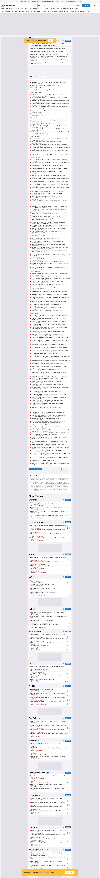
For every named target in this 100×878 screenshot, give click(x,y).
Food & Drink (40, 681)
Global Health (43, 704)
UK (14, 8)
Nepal (38, 669)
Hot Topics (9, 8)
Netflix (82, 11)
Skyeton (33, 700)
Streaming (37, 11)
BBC (45, 627)
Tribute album (43, 645)
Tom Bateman (34, 868)
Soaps (31, 11)
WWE (32, 623)
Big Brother (54, 11)
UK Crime (38, 673)
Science (76, 8)
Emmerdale (7, 11)
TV (2, 11)
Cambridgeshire (41, 841)
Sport (57, 8)
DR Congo (37, 704)
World (17, 8)
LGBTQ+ (38, 809)
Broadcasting (39, 595)
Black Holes (42, 786)
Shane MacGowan (35, 645)
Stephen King (34, 859)
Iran (31, 8)
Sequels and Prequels (46, 614)
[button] (40, 77)
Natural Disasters (44, 669)
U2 (47, 645)
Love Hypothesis (42, 868)
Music (46, 637)
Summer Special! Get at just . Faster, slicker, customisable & (48, 1)
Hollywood (38, 614)
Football (53, 8)
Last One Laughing (35, 641)
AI (42, 8)
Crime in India (44, 673)
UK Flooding (33, 669)
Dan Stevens (34, 855)
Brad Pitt (33, 614)
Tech (71, 8)
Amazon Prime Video (64, 11)
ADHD (49, 11)
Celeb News (41, 782)
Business (46, 8)
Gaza (21, 8)
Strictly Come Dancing (23, 11)
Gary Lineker (34, 627)
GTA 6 (32, 649)
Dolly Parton (34, 637)
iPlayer (32, 736)
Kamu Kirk (33, 809)
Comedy (33, 595)
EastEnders (14, 11)
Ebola (32, 704)
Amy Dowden (34, 778)
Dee (32, 813)
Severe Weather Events (48, 691)
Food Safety (33, 681)
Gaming (39, 649)
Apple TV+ (33, 746)
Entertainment (64, 8)
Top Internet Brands (44, 591)
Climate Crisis (36, 8)
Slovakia (37, 700)
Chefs (32, 833)
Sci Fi (36, 758)
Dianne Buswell (34, 782)
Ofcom (32, 845)
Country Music (41, 637)
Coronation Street (74, 11)
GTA (36, 649)
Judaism (33, 673)
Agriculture (33, 582)
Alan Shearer (40, 627)
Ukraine (26, 8)
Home (3, 8)
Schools (33, 677)
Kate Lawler (33, 805)
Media (44, 595)
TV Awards (43, 11)
